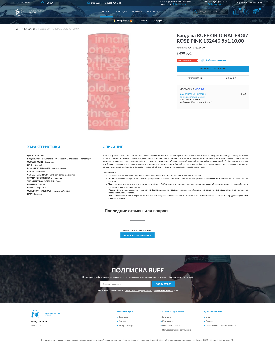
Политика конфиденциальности (221, 326)
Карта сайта (167, 321)
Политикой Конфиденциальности (138, 291)
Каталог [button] (106, 12)
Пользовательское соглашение (176, 330)
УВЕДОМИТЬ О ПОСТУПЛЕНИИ (213, 69)
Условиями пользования (163, 291)
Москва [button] (199, 89)
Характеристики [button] (195, 78)
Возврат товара (126, 326)
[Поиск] (195, 11)
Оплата (122, 321)
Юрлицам (121, 12)
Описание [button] (231, 78)
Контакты (152, 12)
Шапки (143, 21)
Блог (208, 317)
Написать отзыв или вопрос (137, 235)
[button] (216, 4)
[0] (256, 11)
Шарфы (158, 21)
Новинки (137, 12)
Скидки (209, 321)
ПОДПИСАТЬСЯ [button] (163, 284)
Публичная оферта (171, 326)
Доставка (123, 317)
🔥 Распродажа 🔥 (122, 21)
